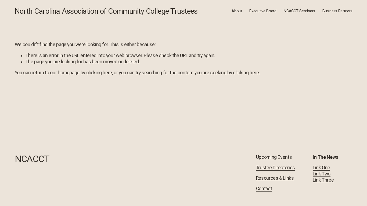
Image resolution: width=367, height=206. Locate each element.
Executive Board (262, 11)
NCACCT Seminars (299, 11)
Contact (264, 188)
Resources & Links (275, 178)
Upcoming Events (274, 157)
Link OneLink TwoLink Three (323, 174)
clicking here (99, 72)
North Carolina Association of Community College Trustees (106, 11)
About (237, 11)
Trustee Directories (275, 167)
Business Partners (337, 11)
